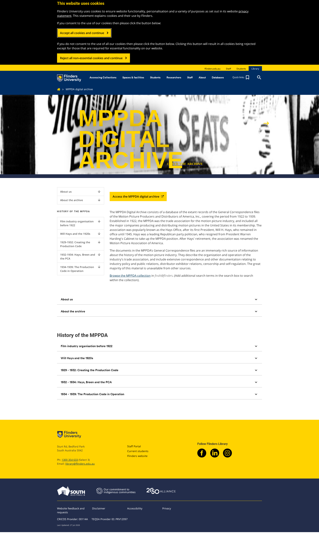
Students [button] (155, 77)
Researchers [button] (174, 77)
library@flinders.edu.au (80, 463)
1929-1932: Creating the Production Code (80, 244)
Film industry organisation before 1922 (80, 223)
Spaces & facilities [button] (133, 77)
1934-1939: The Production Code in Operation (80, 269)
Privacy (166, 508)
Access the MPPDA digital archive (136, 196)
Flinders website (137, 456)
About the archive (80, 200)
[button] (241, 77)
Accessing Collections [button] (103, 77)
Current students (137, 451)
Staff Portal (134, 446)
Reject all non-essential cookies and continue (91, 58)
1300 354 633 (70, 460)
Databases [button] (218, 77)
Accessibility (134, 508)
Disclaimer (98, 508)
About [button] (202, 77)
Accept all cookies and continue (82, 33)
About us (80, 191)
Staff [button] (190, 77)
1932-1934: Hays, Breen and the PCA (80, 256)
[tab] (159, 299)
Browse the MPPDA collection (130, 276)
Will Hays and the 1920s (80, 233)
